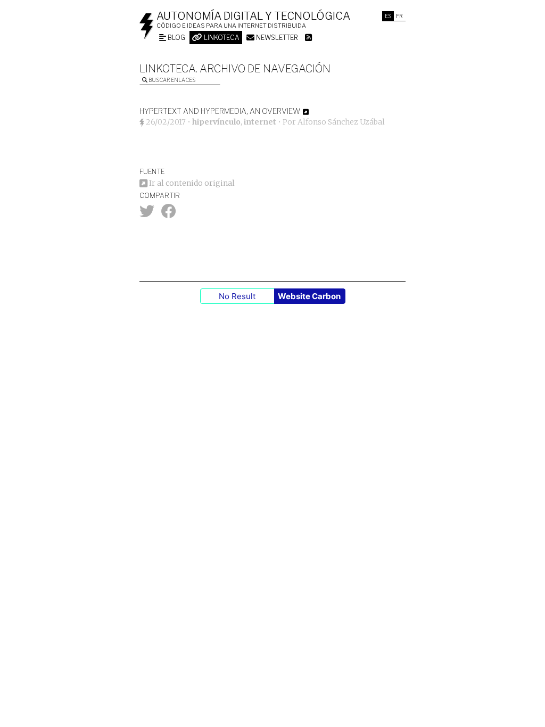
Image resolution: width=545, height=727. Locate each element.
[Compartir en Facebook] (168, 214)
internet (260, 122)
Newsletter (276, 38)
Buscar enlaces (171, 80)
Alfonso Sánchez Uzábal (341, 122)
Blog (175, 38)
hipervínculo (216, 122)
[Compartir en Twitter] (146, 214)
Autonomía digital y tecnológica (253, 16)
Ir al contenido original (191, 183)
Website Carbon (309, 296)
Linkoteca (221, 38)
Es (388, 16)
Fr (399, 16)
